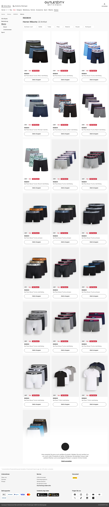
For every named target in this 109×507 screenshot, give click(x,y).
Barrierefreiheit (18, 505)
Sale (14, 10)
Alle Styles (4, 18)
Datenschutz (11, 505)
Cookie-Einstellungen (28, 505)
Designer (19, 10)
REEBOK (15, 14)
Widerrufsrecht (41, 481)
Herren (3, 14)
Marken (56, 10)
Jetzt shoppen (36, 80)
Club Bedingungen (41, 505)
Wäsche (50, 10)
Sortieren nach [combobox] (28, 27)
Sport (45, 10)
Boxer (5, 27)
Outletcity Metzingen (54, 3)
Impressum (4, 505)
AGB (35, 505)
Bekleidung (26, 10)
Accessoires (39, 10)
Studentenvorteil (42, 483)
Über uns (4, 477)
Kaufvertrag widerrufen (44, 485)
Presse (3, 481)
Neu (11, 10)
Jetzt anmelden (66, 461)
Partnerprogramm (42, 479)
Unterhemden (7, 29)
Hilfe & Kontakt (41, 477)
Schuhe (33, 10)
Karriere (3, 479)
